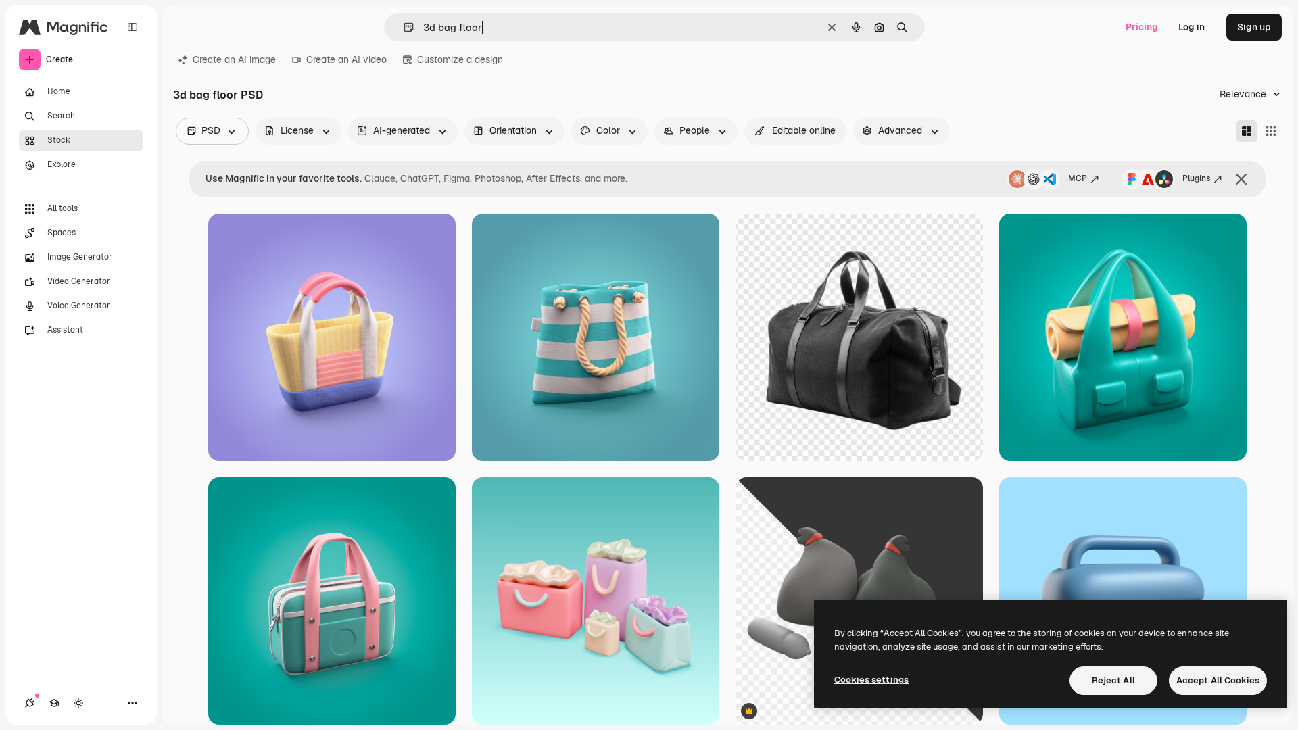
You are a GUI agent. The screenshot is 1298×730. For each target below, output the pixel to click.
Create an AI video (346, 59)
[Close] (1241, 179)
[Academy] (54, 703)
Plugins (1196, 178)
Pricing (1142, 27)
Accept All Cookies (1217, 680)
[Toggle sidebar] (132, 27)
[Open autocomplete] (403, 27)
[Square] (1271, 131)
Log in (1191, 27)
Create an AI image (234, 59)
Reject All (1113, 680)
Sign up (1254, 27)
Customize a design (460, 59)
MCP (1077, 178)
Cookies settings (871, 679)
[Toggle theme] (78, 703)
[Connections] (30, 703)
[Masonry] (1246, 131)
